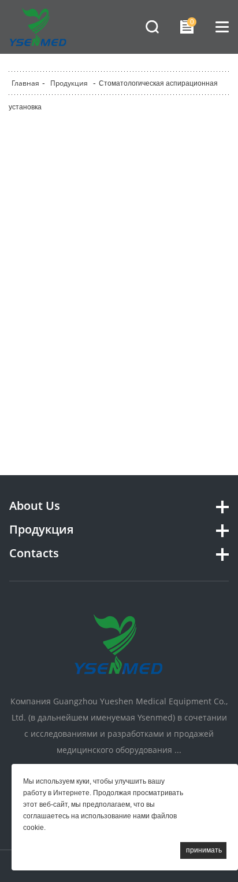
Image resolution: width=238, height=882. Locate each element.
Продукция (69, 83)
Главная (25, 83)
